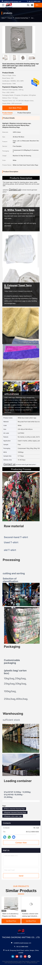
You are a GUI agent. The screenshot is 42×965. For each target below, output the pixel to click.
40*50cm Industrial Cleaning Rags (14, 808)
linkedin (12, 956)
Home (3, 18)
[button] (34, 58)
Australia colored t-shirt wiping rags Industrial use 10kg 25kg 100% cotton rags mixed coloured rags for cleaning (10, 915)
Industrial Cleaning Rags (21, 18)
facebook (21, 956)
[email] (13, 837)
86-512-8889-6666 (34, 1)
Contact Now (21, 843)
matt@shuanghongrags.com (12, 1)
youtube (16, 956)
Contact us (9, 464)
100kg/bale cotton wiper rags (13, 816)
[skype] (4, 837)
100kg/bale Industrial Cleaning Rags (15, 812)
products (10, 18)
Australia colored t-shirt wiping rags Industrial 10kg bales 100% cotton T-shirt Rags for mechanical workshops (30, 915)
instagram (25, 956)
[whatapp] (9, 837)
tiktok (29, 956)
